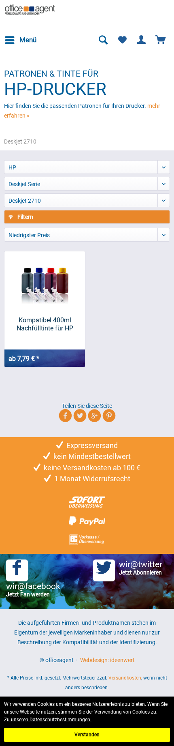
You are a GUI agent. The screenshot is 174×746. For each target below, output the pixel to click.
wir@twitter (140, 568)
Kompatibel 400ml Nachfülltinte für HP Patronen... (45, 324)
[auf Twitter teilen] (80, 417)
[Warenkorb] (161, 40)
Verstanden (87, 734)
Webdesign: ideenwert (107, 660)
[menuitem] (20, 40)
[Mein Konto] (142, 40)
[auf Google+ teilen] (94, 417)
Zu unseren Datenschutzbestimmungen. (47, 719)
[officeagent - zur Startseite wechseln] (30, 10)
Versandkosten (124, 678)
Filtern (24, 217)
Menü (27, 40)
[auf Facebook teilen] (65, 417)
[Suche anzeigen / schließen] (103, 40)
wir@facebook (33, 589)
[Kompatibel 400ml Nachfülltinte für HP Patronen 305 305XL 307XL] (44, 279)
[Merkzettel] (122, 40)
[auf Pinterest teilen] (109, 417)
